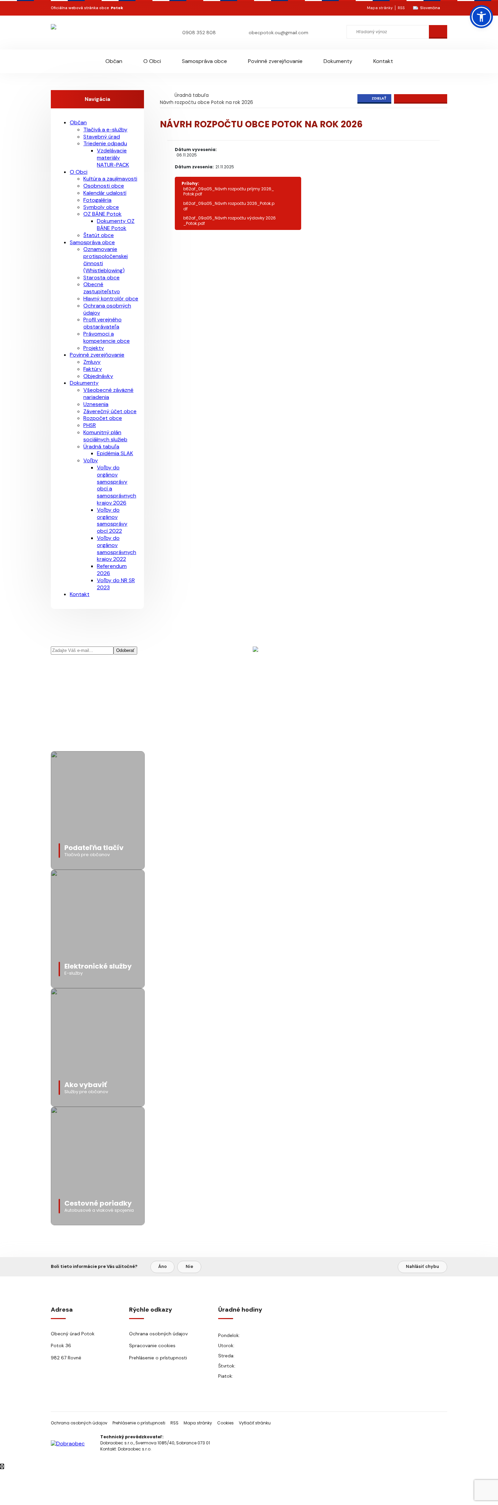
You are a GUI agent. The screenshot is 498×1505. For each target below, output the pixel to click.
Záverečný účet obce (110, 411)
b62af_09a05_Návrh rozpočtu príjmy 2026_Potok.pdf (228, 191)
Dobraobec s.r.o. (134, 1449)
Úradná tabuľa (191, 95)
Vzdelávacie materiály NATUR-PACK (113, 157)
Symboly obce (101, 207)
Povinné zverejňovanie (275, 61)
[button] (481, 16)
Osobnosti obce (103, 185)
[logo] (90, 32)
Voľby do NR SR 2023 (116, 584)
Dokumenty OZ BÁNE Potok (115, 224)
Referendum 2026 (112, 570)
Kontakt (383, 61)
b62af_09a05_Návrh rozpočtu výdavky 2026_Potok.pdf (229, 220)
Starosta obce (101, 277)
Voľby (90, 460)
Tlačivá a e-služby (105, 129)
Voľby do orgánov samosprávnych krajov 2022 (116, 548)
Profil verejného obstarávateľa (102, 323)
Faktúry (92, 369)
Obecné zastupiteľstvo (101, 288)
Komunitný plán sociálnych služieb (105, 436)
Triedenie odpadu (105, 143)
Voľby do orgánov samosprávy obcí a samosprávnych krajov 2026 (116, 485)
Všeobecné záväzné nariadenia (108, 393)
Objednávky (98, 376)
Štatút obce (98, 235)
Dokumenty (338, 61)
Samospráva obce (204, 61)
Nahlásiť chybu (422, 1266)
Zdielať (379, 98)
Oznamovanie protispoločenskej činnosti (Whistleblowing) (105, 260)
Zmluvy (92, 361)
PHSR (89, 425)
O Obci (152, 61)
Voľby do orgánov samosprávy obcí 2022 (112, 520)
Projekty (93, 348)
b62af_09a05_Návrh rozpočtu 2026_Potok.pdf (228, 206)
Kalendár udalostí (104, 192)
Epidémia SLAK (115, 453)
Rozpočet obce (102, 418)
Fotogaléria (97, 200)
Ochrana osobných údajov (107, 309)
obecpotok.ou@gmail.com (278, 32)
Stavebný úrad (101, 136)
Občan (113, 61)
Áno (162, 1266)
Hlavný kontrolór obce (110, 298)
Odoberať (125, 650)
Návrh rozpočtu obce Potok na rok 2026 (206, 102)
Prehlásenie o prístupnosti (158, 1358)
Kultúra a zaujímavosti (110, 178)
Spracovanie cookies (152, 1345)
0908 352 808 (199, 32)
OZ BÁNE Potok (102, 213)
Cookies (225, 1423)
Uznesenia (95, 404)
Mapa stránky (380, 7)
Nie (189, 1266)
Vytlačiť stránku (255, 1423)
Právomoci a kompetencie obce (106, 337)
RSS (401, 7)
